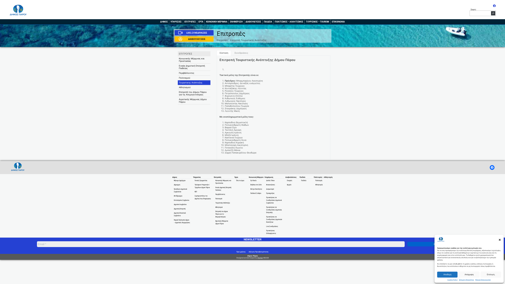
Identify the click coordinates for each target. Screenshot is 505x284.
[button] (499, 240)
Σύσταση (223, 53)
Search (473, 9)
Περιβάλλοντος (186, 73)
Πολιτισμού (184, 78)
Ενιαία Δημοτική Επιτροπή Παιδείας (192, 67)
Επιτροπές (222, 40)
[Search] (493, 13)
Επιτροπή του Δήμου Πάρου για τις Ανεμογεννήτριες (193, 93)
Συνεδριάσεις (241, 53)
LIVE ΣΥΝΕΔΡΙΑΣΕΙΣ (196, 32)
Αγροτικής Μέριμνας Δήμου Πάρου (193, 100)
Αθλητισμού (185, 87)
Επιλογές (491, 274)
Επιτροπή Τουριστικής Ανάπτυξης (248, 40)
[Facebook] (494, 5)
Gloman (260, 258)
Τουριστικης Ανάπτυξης (190, 82)
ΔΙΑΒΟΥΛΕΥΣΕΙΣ (196, 39)
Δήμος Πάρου (252, 256)
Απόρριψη (469, 274)
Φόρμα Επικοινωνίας (483, 280)
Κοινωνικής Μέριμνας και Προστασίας (191, 59)
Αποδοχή (447, 274)
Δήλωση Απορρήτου (466, 280)
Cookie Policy (452, 280)
